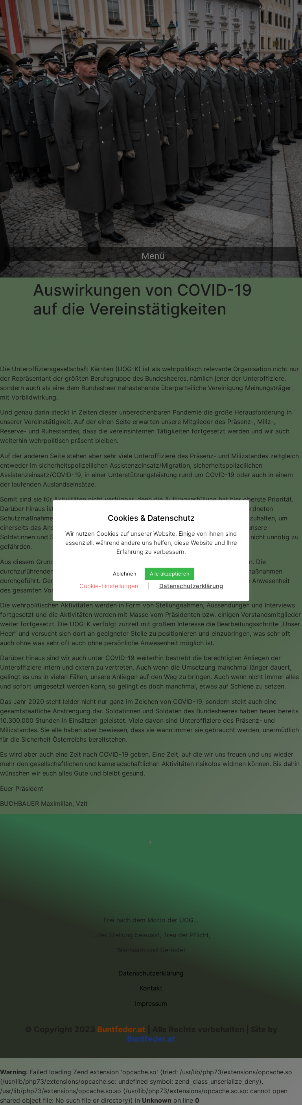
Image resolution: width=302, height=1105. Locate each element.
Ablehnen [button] (124, 573)
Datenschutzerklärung (191, 586)
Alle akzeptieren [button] (170, 573)
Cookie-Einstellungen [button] (108, 586)
